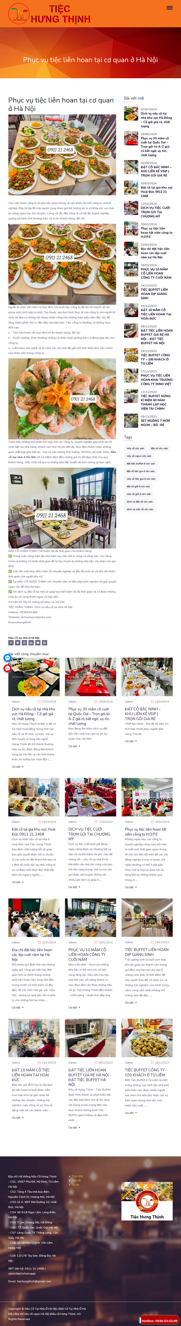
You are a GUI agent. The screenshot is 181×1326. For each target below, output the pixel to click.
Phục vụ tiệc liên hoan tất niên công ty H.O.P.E (157, 232)
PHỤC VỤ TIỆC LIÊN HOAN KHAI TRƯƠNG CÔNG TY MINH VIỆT (157, 380)
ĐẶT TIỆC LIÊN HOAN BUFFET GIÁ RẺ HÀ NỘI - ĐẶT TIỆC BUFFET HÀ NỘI (157, 337)
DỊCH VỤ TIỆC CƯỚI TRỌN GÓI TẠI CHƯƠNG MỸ (155, 212)
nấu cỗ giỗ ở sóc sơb (139, 494)
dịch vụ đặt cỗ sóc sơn (140, 501)
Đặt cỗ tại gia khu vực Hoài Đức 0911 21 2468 (157, 192)
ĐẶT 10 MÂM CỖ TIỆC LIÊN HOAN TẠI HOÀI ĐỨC (156, 314)
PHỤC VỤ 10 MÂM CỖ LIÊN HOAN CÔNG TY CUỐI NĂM (156, 273)
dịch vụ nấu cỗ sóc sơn (140, 509)
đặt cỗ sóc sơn (159, 448)
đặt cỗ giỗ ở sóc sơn (138, 486)
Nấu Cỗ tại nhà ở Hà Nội (23, 638)
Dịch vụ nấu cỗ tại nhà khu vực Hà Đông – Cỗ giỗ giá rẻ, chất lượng (156, 120)
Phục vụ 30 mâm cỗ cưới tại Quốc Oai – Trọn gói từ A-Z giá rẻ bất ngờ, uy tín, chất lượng (155, 146)
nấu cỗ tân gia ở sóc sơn (141, 479)
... (51, 759)
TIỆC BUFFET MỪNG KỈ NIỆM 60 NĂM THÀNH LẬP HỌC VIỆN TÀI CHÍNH (156, 402)
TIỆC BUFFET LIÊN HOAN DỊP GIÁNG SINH (154, 294)
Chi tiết (16, 767)
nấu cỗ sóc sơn (135, 448)
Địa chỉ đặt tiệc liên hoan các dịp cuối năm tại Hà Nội (155, 253)
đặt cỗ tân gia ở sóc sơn (141, 471)
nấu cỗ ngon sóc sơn (139, 456)
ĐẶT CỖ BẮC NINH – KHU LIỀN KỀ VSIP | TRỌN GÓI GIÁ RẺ (156, 171)
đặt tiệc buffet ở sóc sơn (141, 463)
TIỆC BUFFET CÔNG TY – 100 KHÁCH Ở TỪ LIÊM (155, 359)
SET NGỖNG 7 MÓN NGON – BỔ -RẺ (155, 423)
